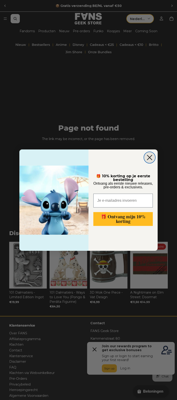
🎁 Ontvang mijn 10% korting (123, 219)
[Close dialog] (149, 157)
